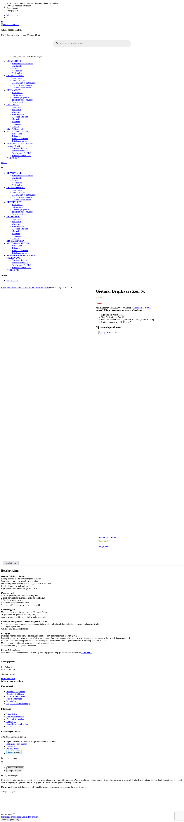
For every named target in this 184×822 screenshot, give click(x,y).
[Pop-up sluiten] (2, 762)
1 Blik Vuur (17, 134)
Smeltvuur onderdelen (21, 155)
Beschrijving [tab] (10, 563)
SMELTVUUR (13, 146)
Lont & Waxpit (18, 80)
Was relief (16, 112)
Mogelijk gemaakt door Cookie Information (19, 817)
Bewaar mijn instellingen (11, 820)
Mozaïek (15, 119)
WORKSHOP (12, 158)
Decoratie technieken (15, 719)
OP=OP (15, 126)
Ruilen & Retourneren (15, 696)
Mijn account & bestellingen (18, 703)
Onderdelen (17, 73)
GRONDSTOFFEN (15, 75)
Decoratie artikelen (20, 117)
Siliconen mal (17, 95)
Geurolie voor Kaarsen (21, 88)
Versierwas (16, 109)
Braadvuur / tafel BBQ (21, 153)
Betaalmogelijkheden (15, 694)
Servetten (16, 121)
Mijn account (12, 15)
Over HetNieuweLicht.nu (17, 724)
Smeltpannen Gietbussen (22, 63)
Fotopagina (11, 721)
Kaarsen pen (17, 107)
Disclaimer (11, 746)
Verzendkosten (12, 701)
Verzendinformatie (14, 699)
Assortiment (12, 287)
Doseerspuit (17, 124)
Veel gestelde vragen (15, 717)
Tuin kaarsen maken (20, 141)
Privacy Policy (12, 749)
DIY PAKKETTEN (15, 129)
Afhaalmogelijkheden (15, 691)
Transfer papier (18, 114)
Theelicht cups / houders (22, 100)
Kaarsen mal (17, 92)
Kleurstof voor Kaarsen (22, 85)
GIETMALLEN (13, 90)
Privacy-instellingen (15, 768)
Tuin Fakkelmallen (20, 138)
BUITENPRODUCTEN (17, 131)
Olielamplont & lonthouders (24, 83)
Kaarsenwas (17, 78)
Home (3, 287)
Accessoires (17, 71)
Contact (9, 726)
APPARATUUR (13, 61)
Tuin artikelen (18, 136)
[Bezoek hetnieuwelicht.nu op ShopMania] (14, 753)
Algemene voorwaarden (16, 744)
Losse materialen (19, 102)
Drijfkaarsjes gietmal (20, 97)
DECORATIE (12, 105)
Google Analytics (14, 771)
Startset (15, 68)
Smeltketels (17, 66)
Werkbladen (11, 714)
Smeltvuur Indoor (19, 148)
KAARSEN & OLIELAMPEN (20, 143)
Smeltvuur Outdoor (20, 151)
